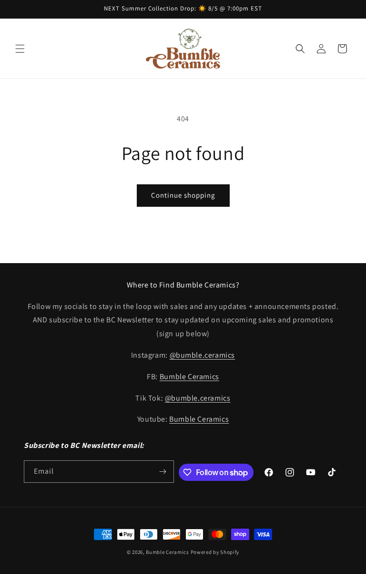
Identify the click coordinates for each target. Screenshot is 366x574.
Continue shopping (183, 195)
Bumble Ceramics (189, 377)
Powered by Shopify (215, 552)
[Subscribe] (162, 471)
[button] (20, 48)
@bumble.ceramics (202, 355)
